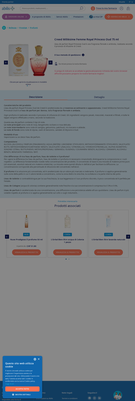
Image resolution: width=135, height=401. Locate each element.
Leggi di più (9, 384)
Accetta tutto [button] (22, 389)
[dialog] (67, 200)
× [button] (39, 359)
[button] (22, 394)
